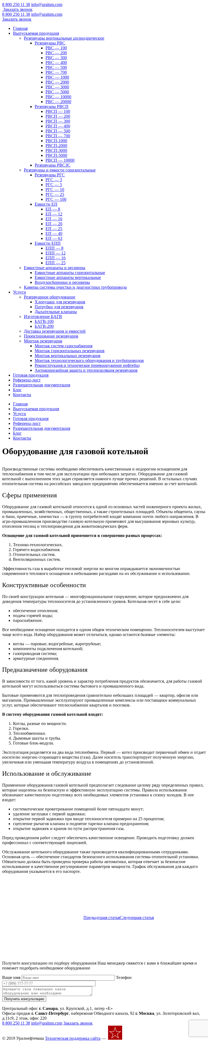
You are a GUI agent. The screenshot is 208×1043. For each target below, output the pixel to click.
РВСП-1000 (56, 140)
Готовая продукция (30, 375)
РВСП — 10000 (60, 160)
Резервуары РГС (50, 175)
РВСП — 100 (58, 111)
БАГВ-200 (44, 326)
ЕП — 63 (54, 238)
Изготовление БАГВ (43, 316)
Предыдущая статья (101, 917)
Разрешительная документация (41, 385)
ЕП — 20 (54, 223)
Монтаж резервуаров (43, 341)
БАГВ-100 (44, 321)
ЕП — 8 (53, 209)
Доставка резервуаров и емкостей (55, 331)
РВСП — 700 (58, 135)
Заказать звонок (17, 9)
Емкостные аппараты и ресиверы (54, 267)
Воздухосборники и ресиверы (62, 282)
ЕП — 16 (54, 219)
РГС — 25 (55, 194)
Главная (20, 28)
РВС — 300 (56, 57)
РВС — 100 (56, 48)
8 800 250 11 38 (16, 4)
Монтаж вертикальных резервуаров (67, 355)
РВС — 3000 (57, 87)
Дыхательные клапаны (56, 311)
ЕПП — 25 (56, 262)
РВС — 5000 (57, 92)
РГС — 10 (55, 189)
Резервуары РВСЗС (52, 165)
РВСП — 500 (58, 131)
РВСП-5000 (56, 155)
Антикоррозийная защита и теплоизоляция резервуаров (86, 370)
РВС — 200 (56, 52)
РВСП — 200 (58, 116)
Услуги (19, 292)
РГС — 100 (56, 199)
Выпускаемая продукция (36, 33)
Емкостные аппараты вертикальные (68, 277)
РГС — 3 (54, 179)
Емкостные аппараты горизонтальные (70, 272)
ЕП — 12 (54, 214)
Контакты (22, 394)
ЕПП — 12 (56, 253)
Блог (17, 389)
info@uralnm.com (46, 4)
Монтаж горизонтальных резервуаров (70, 350)
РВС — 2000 (57, 82)
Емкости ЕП (46, 204)
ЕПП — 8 (54, 248)
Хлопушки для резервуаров (60, 302)
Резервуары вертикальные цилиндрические (64, 38)
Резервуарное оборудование (49, 297)
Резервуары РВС (50, 43)
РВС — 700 (56, 72)
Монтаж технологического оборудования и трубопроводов (89, 360)
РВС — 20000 (58, 101)
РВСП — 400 (58, 126)
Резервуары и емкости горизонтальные (60, 170)
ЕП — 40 (54, 233)
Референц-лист (27, 380)
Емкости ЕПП (48, 243)
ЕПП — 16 (56, 258)
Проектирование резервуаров (51, 336)
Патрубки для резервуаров (59, 306)
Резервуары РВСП (52, 106)
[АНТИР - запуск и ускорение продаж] (138, 1038)
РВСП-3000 (56, 150)
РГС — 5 (54, 184)
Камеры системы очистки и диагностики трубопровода (75, 287)
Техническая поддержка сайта (72, 1038)
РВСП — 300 (58, 121)
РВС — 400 (56, 62)
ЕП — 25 (54, 228)
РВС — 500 (56, 67)
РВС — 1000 (57, 77)
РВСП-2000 (56, 145)
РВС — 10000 (58, 96)
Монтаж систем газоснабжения (63, 346)
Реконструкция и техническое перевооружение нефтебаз (87, 365)
